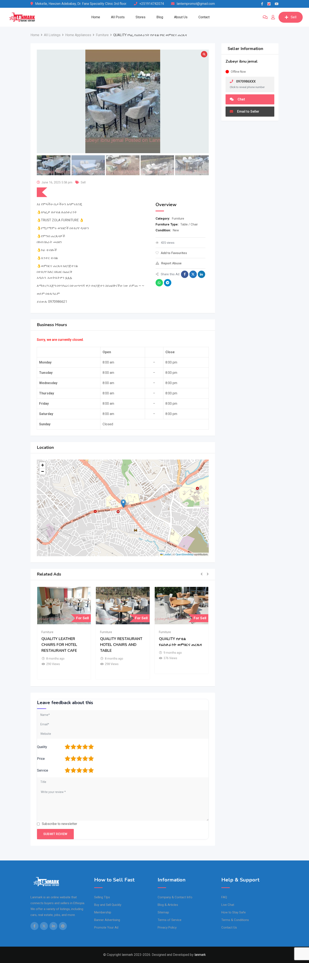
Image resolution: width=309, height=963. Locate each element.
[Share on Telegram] (167, 282)
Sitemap (163, 912)
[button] (123, 503)
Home (95, 17)
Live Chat (227, 905)
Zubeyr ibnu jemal (242, 61)
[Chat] (265, 17)
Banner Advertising (107, 920)
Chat (241, 99)
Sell (293, 17)
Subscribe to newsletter (59, 824)
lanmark (200, 955)
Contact (204, 17)
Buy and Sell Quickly (107, 905)
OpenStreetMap (185, 554)
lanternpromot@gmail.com (196, 4)
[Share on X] (193, 274)
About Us (181, 17)
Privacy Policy (167, 927)
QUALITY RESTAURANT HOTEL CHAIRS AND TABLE (121, 644)
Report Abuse (171, 263)
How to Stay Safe (233, 912)
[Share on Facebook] (184, 274)
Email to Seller (247, 111)
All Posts (118, 17)
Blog (159, 17)
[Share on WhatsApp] (159, 282)
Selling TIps (102, 897)
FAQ (224, 897)
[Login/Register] (273, 17)
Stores (140, 17)
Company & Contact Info (175, 897)
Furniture (178, 218)
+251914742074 (151, 4)
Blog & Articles (168, 905)
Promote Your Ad (106, 927)
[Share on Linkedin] (201, 274)
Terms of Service (169, 920)
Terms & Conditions (235, 920)
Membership (102, 912)
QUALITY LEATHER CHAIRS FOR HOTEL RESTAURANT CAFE (59, 644)
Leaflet (167, 554)
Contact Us (229, 927)
